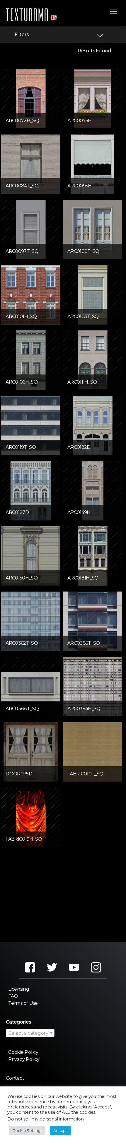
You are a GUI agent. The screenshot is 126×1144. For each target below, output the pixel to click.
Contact (15, 1078)
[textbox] (30, 1033)
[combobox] (30, 1033)
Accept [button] (60, 1130)
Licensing (18, 989)
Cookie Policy (23, 1052)
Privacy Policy (24, 1059)
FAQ (13, 996)
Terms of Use (23, 1003)
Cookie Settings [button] (27, 1130)
